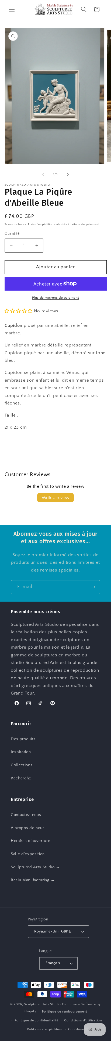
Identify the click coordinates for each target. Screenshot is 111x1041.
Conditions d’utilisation (83, 1020)
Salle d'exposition (28, 854)
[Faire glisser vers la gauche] (43, 174)
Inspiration (21, 752)
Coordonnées (78, 1029)
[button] (11, 9)
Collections (21, 765)
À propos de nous (28, 828)
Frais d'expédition (41, 224)
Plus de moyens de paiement (55, 297)
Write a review (55, 497)
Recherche (21, 778)
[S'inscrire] (93, 587)
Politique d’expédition (45, 1029)
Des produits (23, 739)
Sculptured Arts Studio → (35, 867)
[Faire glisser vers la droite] (68, 174)
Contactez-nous (26, 814)
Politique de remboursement (64, 1011)
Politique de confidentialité (36, 1020)
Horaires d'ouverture (30, 840)
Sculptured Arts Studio (42, 1004)
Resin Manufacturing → (33, 880)
